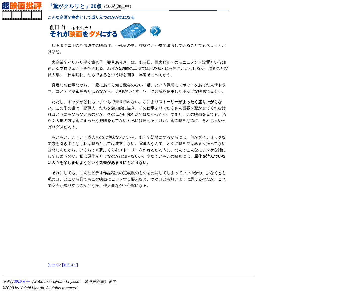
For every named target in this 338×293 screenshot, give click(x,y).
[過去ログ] (70, 265)
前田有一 (22, 281)
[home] (53, 265)
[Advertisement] (23, 94)
